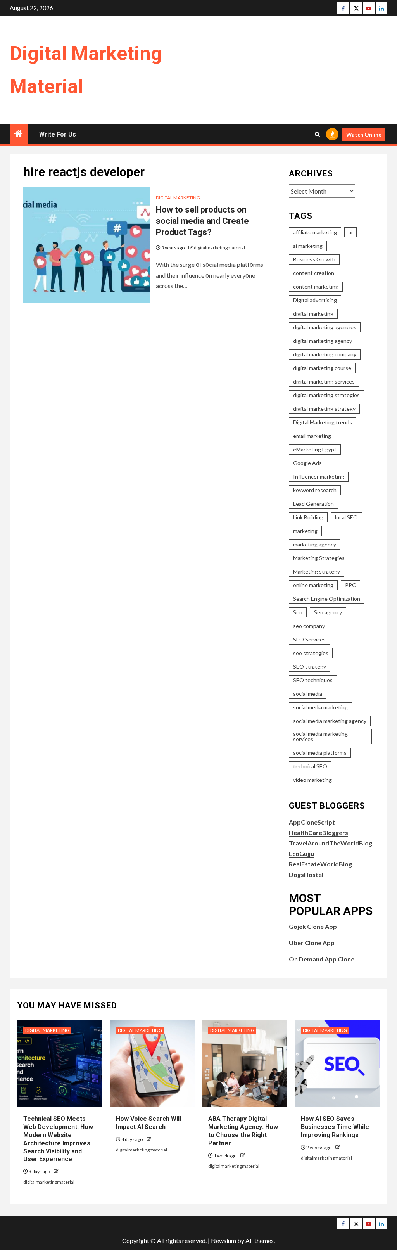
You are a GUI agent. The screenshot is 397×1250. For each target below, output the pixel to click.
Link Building (308, 517)
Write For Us (57, 134)
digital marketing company (324, 354)
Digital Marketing (178, 198)
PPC (350, 585)
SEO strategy (309, 666)
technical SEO (310, 766)
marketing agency (314, 544)
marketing (305, 530)
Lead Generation (313, 503)
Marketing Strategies (319, 558)
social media (307, 693)
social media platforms (320, 752)
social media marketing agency (329, 720)
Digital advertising (315, 300)
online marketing (313, 585)
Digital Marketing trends (322, 422)
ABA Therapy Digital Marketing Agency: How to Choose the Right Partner (243, 1130)
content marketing (315, 286)
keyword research (315, 490)
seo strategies (310, 653)
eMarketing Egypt (315, 449)
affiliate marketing (315, 232)
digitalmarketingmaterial (219, 248)
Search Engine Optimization (326, 598)
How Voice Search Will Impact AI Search (148, 1123)
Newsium (223, 1240)
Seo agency (328, 612)
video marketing (312, 779)
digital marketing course (322, 368)
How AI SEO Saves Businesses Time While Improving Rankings (335, 1127)
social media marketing (320, 707)
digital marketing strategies (326, 395)
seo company (309, 625)
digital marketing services (324, 381)
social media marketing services (320, 736)
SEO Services (309, 639)
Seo (297, 612)
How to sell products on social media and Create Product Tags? (202, 221)
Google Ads (307, 463)
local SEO (346, 517)
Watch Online (363, 134)
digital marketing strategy (324, 408)
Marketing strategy (316, 571)
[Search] (317, 134)
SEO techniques (313, 680)
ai (350, 232)
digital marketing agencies (324, 327)
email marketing (312, 435)
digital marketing (313, 313)
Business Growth (314, 259)
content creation (313, 273)
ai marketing (308, 245)
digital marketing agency (322, 340)
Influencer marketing (318, 476)
